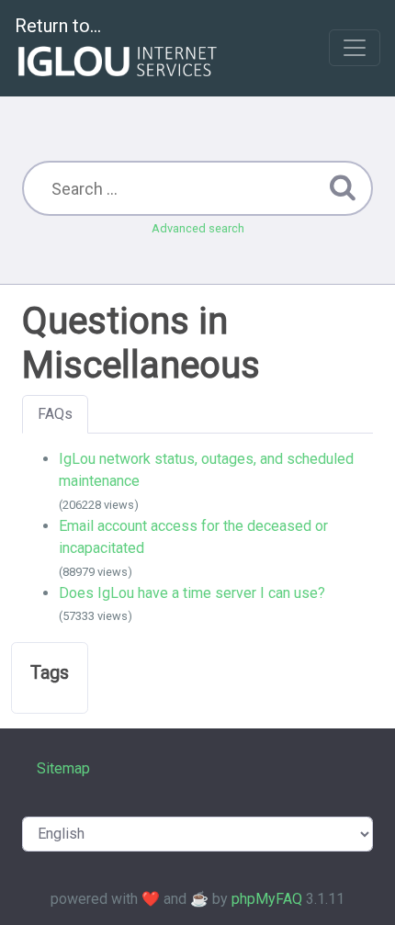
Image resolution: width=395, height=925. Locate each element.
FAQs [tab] (55, 414)
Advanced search (198, 228)
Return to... (58, 26)
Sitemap (63, 768)
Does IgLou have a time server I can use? (192, 593)
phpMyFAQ (266, 899)
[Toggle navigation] (354, 47)
